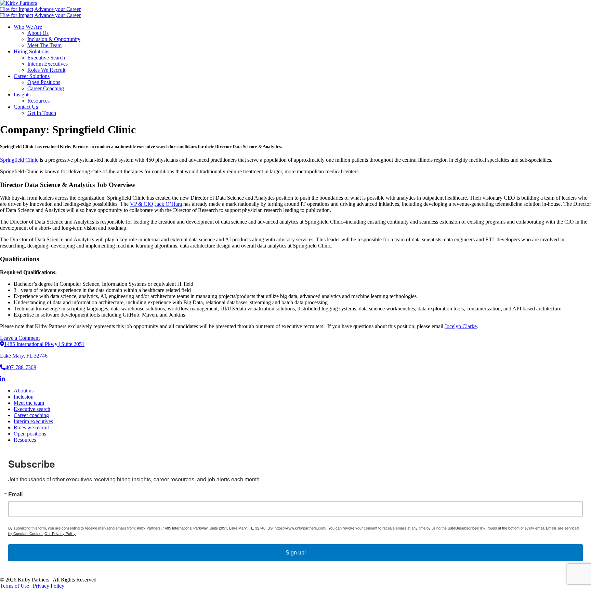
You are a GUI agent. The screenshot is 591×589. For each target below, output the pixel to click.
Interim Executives (47, 64)
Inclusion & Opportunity (53, 39)
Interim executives (33, 421)
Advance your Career (57, 9)
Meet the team (29, 403)
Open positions (30, 434)
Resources (38, 101)
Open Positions (43, 82)
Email (15, 494)
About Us (38, 33)
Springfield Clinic (19, 160)
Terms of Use (14, 586)
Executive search (32, 409)
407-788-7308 (20, 367)
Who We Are (28, 27)
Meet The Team (44, 45)
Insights (22, 94)
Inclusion (24, 397)
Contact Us (26, 107)
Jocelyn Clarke (461, 326)
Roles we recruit (31, 427)
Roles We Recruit (46, 70)
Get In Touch (41, 113)
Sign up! (296, 552)
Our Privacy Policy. (60, 533)
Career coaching (31, 415)
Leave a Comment (20, 338)
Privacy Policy (48, 586)
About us (24, 390)
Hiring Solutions (31, 51)
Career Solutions (32, 76)
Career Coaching (45, 88)
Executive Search (46, 58)
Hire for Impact (16, 9)
